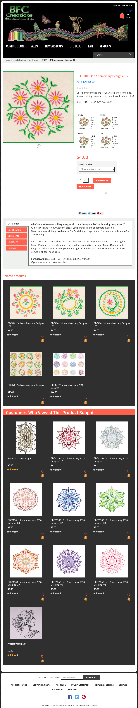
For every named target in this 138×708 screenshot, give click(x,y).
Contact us (57, 689)
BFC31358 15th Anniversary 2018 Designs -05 (68, 584)
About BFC (61, 684)
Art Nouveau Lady (17, 644)
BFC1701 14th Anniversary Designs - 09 (112, 325)
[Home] (19, 13)
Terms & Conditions (104, 684)
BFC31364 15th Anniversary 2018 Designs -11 (111, 460)
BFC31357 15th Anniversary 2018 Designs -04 (111, 584)
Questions (13, 242)
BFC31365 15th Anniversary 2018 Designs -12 (68, 460)
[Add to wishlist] (42, 336)
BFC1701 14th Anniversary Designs (26, 385)
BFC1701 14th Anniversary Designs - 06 (26, 325)
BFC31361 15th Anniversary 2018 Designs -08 (25, 522)
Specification (14, 230)
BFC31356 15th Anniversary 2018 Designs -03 (111, 522)
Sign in (116, 5)
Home (7, 60)
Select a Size (85, 164)
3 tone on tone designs (19, 458)
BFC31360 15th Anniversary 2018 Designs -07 (68, 522)
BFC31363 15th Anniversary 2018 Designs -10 (25, 584)
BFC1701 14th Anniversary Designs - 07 (69, 325)
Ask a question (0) (86, 81)
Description (13, 223)
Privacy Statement (80, 684)
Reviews (12, 248)
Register (127, 5)
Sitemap (123, 684)
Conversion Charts (41, 684)
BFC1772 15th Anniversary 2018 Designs (67, 387)
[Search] (130, 54)
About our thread (19, 684)
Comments (13, 235)
